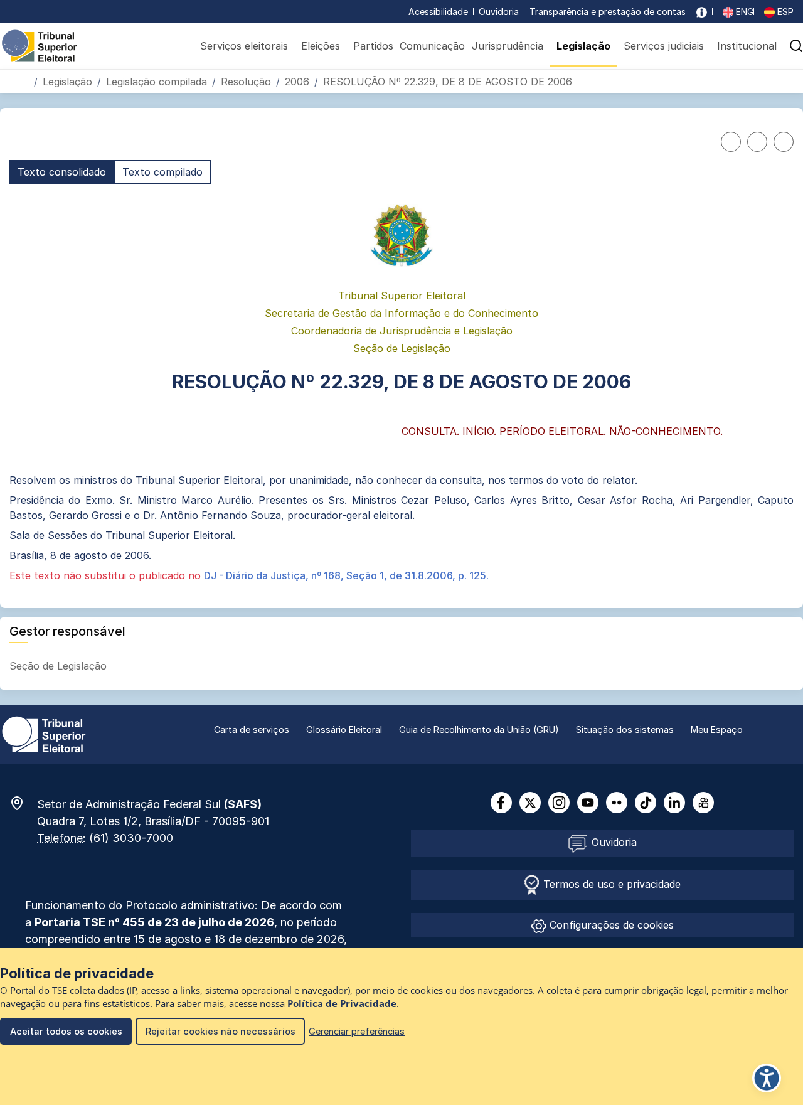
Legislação (67, 81)
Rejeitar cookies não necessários (220, 1031)
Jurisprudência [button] (507, 46)
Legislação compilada (156, 81)
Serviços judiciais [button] (664, 46)
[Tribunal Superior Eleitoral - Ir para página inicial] (39, 45)
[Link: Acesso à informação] (701, 12)
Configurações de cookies (610, 925)
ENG (743, 11)
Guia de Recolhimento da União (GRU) (479, 729)
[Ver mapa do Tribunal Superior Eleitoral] (23, 803)
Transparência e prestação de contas (607, 11)
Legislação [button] (583, 46)
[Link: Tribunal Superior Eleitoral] (44, 733)
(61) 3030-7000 (131, 838)
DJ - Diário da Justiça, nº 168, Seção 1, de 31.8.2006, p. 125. (346, 575)
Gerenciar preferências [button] (357, 1031)
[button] (783, 81)
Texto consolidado (62, 172)
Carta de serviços (251, 729)
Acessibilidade (438, 11)
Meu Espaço (717, 729)
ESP (784, 11)
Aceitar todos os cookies (66, 1031)
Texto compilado (162, 172)
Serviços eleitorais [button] (244, 46)
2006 (297, 81)
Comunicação (432, 46)
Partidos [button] (373, 46)
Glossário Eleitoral (344, 729)
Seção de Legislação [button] (59, 665)
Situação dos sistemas (625, 729)
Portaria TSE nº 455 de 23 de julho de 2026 (154, 922)
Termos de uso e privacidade (610, 884)
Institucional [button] (747, 46)
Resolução (246, 81)
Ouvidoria (499, 11)
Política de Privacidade (341, 1004)
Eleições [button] (320, 46)
